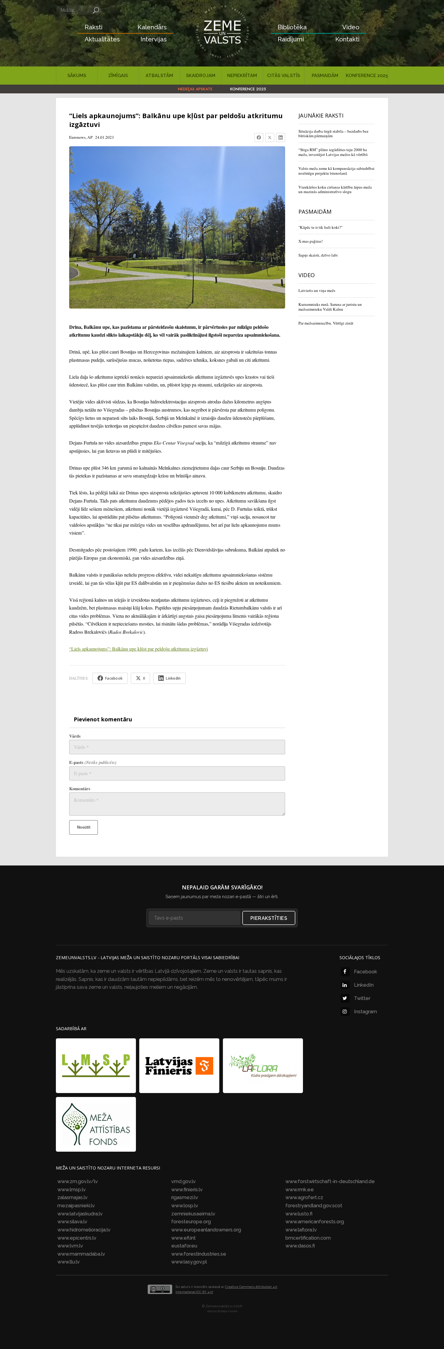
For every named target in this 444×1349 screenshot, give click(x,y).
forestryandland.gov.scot (313, 1205)
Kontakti (347, 39)
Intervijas (153, 39)
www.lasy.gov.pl (189, 1262)
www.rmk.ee (299, 1189)
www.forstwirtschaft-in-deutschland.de (330, 1181)
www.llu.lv (68, 1262)
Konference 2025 (367, 75)
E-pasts (92, 762)
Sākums (76, 75)
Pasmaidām (325, 75)
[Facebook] (258, 137)
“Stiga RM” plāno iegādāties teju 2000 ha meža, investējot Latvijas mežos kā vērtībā (333, 152)
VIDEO (306, 275)
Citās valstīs (283, 75)
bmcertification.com (308, 1238)
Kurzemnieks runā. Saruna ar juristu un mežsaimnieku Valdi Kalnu (330, 307)
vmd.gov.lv (183, 1181)
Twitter (362, 998)
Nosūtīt (83, 827)
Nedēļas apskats (195, 89)
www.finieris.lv (187, 1189)
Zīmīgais (118, 75)
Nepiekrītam (242, 75)
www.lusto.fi (298, 1214)
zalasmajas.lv (72, 1197)
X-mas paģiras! (310, 241)
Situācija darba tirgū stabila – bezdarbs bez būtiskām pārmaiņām (333, 133)
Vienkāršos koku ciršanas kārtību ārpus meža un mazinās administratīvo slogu (335, 189)
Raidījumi (291, 39)
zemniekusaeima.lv (193, 1214)
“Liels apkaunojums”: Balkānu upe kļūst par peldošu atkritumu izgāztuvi (138, 648)
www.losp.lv (184, 1205)
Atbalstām (159, 75)
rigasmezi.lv (184, 1197)
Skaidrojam (200, 75)
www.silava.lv (72, 1221)
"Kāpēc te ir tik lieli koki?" (320, 227)
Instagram (365, 1011)
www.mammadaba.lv (81, 1254)
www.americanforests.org (314, 1221)
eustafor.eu (184, 1246)
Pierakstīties (269, 918)
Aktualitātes (102, 39)
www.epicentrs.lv (76, 1238)
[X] (269, 137)
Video (350, 27)
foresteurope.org (191, 1221)
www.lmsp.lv (71, 1189)
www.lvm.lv (70, 1246)
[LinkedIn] (280, 137)
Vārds (75, 736)
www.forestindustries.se (198, 1254)
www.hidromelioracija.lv (84, 1230)
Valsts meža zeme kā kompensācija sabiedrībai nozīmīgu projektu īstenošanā (336, 171)
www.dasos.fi (300, 1246)
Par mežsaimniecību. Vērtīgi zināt (325, 323)
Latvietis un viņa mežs (316, 290)
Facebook (365, 972)
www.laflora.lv (301, 1230)
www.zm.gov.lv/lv (77, 1181)
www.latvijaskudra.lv (80, 1214)
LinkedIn (364, 985)
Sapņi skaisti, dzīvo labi (318, 255)
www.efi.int (183, 1238)
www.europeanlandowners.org (206, 1230)
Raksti (93, 27)
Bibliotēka (292, 27)
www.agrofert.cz (304, 1197)
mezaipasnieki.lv (76, 1205)
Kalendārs (152, 27)
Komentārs (79, 788)
